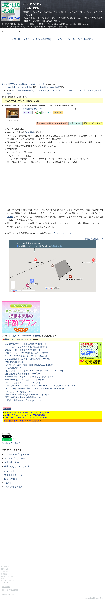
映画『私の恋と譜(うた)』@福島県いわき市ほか (27, 394)
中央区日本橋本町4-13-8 (33, 108)
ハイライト (9, 470)
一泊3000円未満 (25, 90)
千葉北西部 (4, 571)
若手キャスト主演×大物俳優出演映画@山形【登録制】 (30, 364)
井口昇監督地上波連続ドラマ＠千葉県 (22, 373)
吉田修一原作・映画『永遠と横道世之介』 (24, 400)
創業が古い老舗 (11, 462)
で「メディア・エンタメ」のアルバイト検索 (26, 417)
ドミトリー (67, 90)
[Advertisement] (52, 62)
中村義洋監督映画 (13, 367)
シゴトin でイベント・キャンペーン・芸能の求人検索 (24, 415)
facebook (58, 112)
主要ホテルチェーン (13, 474)
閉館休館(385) (10, 478)
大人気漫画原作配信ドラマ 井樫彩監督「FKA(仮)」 (28, 358)
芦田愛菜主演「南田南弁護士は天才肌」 (23, 349)
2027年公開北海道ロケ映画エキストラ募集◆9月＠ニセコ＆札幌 (34, 388)
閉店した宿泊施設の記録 (62, 18)
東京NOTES (7, 580)
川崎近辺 (4, 574)
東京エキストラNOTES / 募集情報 (26, 335)
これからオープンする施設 (16, 454)
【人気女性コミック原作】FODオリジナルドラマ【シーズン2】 (34, 370)
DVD (43, 420)
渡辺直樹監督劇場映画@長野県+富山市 (23, 397)
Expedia (47, 112)
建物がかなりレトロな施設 (16, 466)
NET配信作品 (34, 420)
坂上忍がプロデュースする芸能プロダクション (27, 412)
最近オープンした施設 (14, 458)
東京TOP (4, 568)
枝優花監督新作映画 (14, 361)
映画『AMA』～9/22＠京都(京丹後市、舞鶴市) (26, 352)
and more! (7, 408)
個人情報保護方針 (10, 589)
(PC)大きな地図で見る (94, 239)
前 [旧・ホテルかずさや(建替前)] (32, 39)
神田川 (3, 578)
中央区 (41, 84)
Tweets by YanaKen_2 (11, 443)
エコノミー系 (40, 90)
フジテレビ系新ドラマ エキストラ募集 (22, 382)
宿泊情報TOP (5, 566)
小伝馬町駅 (88, 90)
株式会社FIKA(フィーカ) (60, 233)
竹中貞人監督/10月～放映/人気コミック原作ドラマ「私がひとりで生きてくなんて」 (43, 385)
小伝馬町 (30, 132)
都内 (9, 576)
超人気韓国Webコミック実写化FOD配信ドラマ (27, 343)
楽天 (38, 112)
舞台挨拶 (23, 420)
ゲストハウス (54, 90)
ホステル (78, 90)
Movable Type (98, 598)
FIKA (14, 90)
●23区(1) (8, 482)
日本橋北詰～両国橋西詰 (49, 87)
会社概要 (6, 586)
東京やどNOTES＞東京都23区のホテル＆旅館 (19, 84)
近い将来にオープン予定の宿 (37, 18)
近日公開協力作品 (10, 420)
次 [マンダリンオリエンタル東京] (72, 39)
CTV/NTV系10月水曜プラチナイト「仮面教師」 (27, 355)
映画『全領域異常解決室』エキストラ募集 (24, 379)
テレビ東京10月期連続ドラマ (18, 391)
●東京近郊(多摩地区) (13, 486)
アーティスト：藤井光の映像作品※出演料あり (26, 346)
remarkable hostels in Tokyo (19, 87)
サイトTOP (4, 582)
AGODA (28, 112)
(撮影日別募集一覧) (17, 339)
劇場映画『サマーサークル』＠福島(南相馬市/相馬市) (29, 376)
